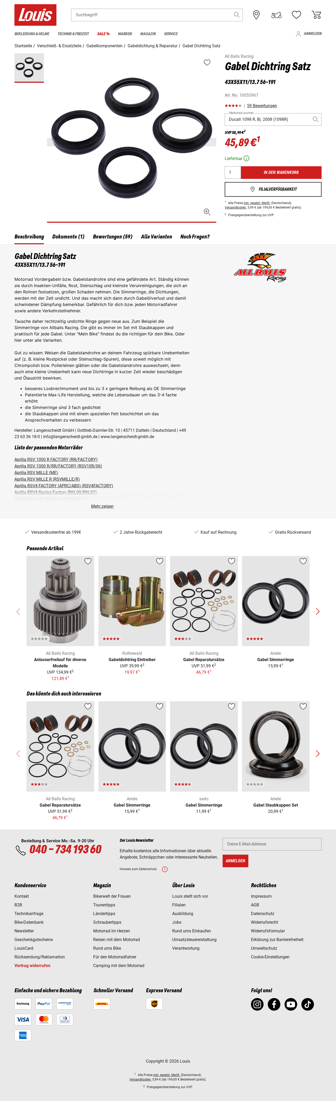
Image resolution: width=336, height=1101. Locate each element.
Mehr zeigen (102, 506)
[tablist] (168, 237)
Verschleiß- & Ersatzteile (59, 45)
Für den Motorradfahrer (114, 956)
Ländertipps (104, 913)
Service (170, 34)
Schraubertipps (107, 922)
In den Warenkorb (281, 172)
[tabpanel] (168, 381)
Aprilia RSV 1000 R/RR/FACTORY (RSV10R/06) (58, 466)
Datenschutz (262, 913)
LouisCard (23, 948)
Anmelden (308, 34)
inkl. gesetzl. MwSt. (257, 203)
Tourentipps (104, 904)
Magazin (148, 34)
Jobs (176, 922)
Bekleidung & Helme (31, 34)
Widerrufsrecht (264, 922)
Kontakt (21, 896)
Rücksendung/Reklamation (39, 956)
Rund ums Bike (107, 948)
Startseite (23, 45)
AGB (255, 904)
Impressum (261, 896)
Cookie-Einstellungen (270, 956)
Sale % (103, 34)
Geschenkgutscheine (33, 939)
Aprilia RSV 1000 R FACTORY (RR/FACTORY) (56, 459)
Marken (125, 34)
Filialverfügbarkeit (273, 189)
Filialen (179, 904)
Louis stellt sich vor (190, 896)
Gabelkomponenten (104, 45)
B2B (18, 904)
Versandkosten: (236, 207)
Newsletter (24, 930)
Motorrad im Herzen (111, 930)
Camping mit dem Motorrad (118, 965)
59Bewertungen (262, 105)
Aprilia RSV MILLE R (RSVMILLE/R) (47, 479)
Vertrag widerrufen (32, 965)
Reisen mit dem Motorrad (116, 939)
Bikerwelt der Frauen (112, 896)
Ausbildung (182, 913)
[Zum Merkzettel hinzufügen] (88, 561)
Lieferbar (237, 158)
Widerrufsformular (268, 930)
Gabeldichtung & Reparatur (152, 45)
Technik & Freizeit (73, 34)
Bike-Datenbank (29, 922)
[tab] (29, 237)
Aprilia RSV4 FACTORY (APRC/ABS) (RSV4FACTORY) (63, 485)
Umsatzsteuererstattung (194, 939)
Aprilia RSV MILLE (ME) (36, 472)
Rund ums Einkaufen (191, 930)
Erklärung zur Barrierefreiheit (277, 939)
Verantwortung (186, 948)
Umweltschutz (264, 948)
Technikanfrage (28, 913)
